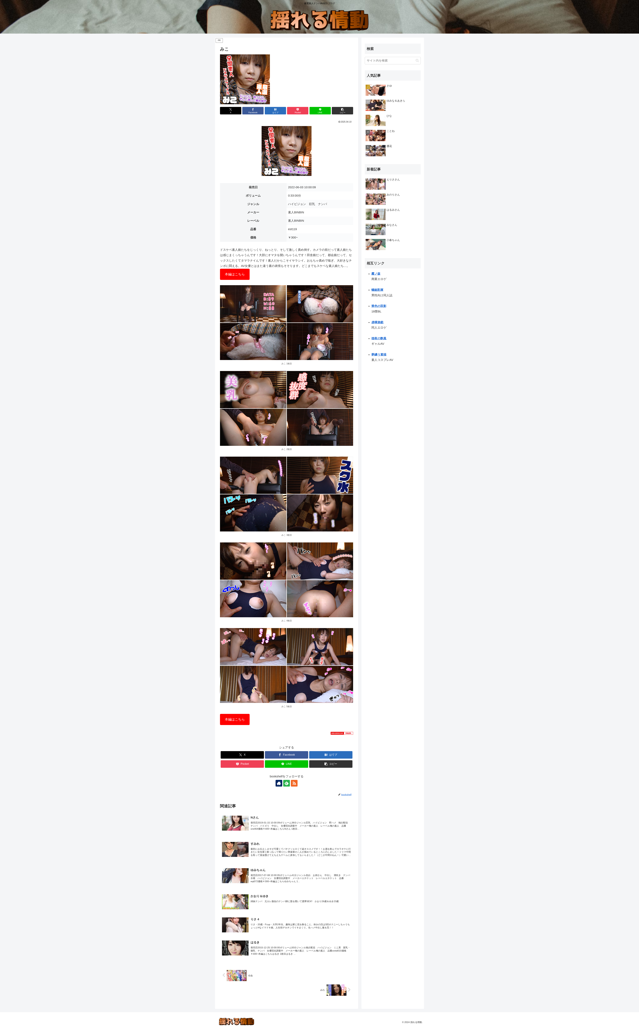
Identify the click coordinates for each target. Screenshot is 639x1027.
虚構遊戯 (377, 322)
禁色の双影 (378, 306)
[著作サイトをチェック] (279, 783)
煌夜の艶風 (378, 338)
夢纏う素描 (378, 354)
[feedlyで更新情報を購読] (286, 783)
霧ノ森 (375, 273)
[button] (342, 110)
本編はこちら (235, 274)
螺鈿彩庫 (377, 290)
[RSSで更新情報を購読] (294, 783)
